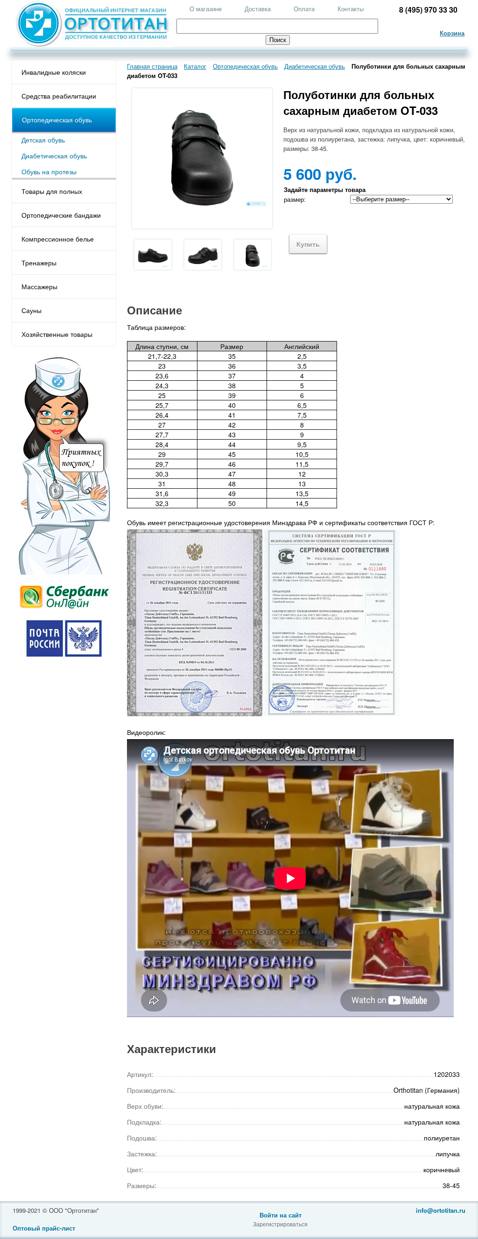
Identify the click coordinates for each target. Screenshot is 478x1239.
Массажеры (39, 286)
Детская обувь (43, 139)
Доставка (258, 8)
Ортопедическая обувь (57, 119)
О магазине (206, 8)
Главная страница (152, 66)
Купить (308, 244)
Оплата (304, 8)
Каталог (195, 66)
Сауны (31, 310)
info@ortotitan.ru (440, 1210)
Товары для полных (51, 191)
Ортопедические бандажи (61, 215)
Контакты (350, 8)
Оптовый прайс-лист (44, 1228)
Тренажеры (38, 262)
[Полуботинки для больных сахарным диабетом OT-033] (152, 255)
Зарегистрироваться (280, 1224)
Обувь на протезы (49, 171)
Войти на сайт (281, 1215)
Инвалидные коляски (53, 72)
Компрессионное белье (57, 238)
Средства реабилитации (58, 95)
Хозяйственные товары (56, 334)
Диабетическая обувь (54, 155)
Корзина (452, 32)
